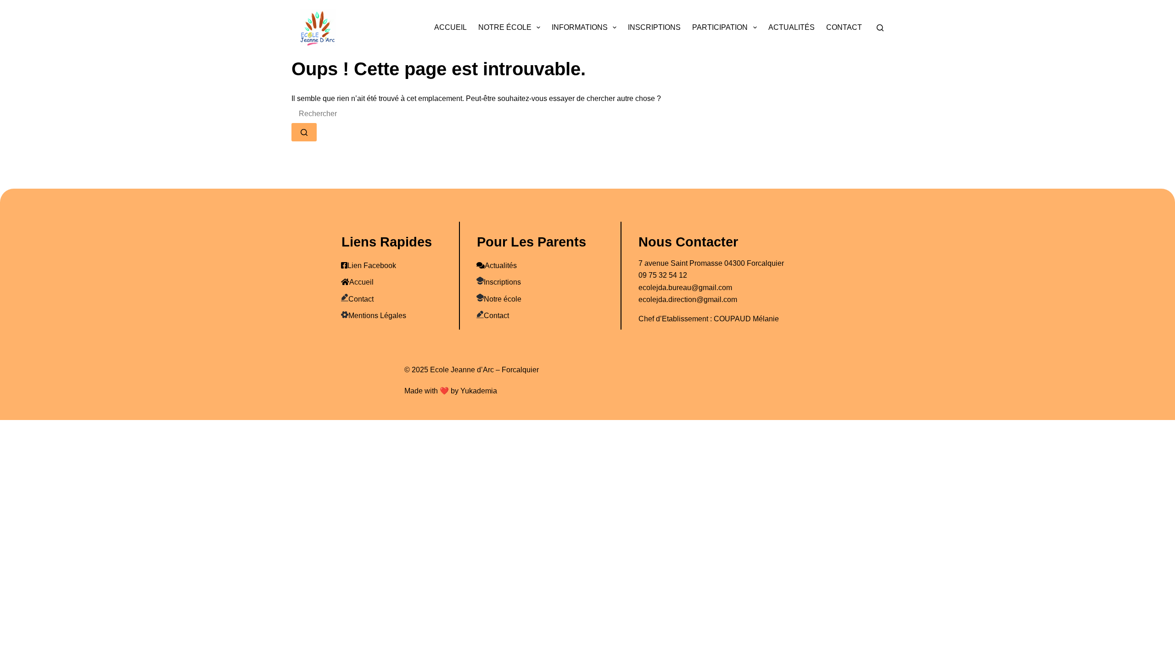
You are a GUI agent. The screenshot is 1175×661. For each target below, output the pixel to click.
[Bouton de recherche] (304, 132)
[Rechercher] (880, 27)
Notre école (505, 27)
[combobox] (359, 114)
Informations (580, 27)
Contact (844, 27)
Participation (720, 27)
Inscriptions (654, 27)
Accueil (450, 27)
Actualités (791, 27)
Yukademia (478, 391)
